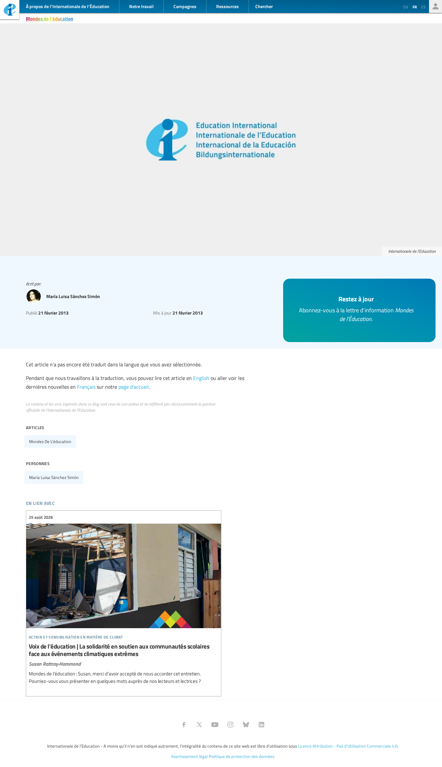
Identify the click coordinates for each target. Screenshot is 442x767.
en (405, 6)
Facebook (184, 724)
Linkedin (261, 724)
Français (86, 386)
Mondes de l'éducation (49, 18)
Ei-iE (9, 10)
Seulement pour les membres (435, 6)
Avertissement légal (189, 756)
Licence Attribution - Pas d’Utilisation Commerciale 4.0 (347, 746)
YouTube (215, 724)
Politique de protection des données (241, 756)
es (423, 6)
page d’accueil (133, 386)
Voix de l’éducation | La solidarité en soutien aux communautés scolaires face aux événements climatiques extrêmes (123, 599)
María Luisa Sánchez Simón (54, 477)
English (201, 378)
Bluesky (246, 724)
